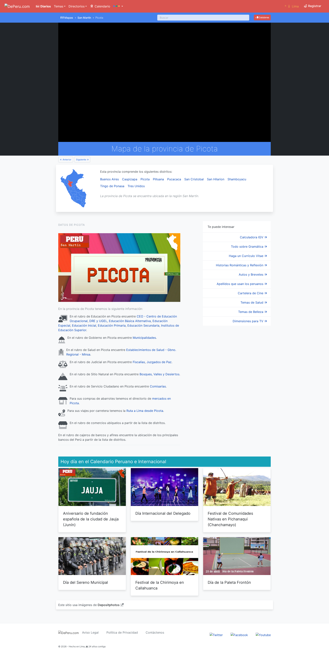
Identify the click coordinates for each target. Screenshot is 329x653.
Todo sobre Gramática (247, 246)
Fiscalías (139, 362)
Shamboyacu (237, 179)
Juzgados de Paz (159, 362)
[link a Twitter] (216, 634)
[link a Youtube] (263, 634)
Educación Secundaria (143, 325)
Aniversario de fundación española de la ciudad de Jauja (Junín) (91, 519)
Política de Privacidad (122, 632)
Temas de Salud (252, 302)
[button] (118, 6)
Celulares (263, 17)
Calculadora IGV (252, 237)
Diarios (45, 6)
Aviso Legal (90, 632)
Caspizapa (129, 179)
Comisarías (158, 386)
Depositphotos (109, 605)
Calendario (102, 6)
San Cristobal (194, 179)
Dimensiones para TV (248, 321)
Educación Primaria (112, 325)
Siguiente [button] (81, 159)
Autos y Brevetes (251, 274)
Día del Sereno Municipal (85, 582)
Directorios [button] (77, 6)
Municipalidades (144, 338)
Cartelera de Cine (251, 293)
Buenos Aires (109, 179)
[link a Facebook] (239, 634)
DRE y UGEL (98, 321)
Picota (145, 179)
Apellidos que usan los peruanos (240, 284)
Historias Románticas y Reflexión (240, 265)
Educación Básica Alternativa (130, 321)
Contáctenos (155, 632)
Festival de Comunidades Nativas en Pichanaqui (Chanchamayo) (230, 519)
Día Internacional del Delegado (162, 513)
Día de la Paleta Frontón (229, 582)
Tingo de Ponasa (112, 186)
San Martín (84, 17)
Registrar (314, 6)
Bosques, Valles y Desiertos (159, 374)
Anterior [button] (66, 159)
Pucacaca (174, 179)
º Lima (292, 6)
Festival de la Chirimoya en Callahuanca (159, 585)
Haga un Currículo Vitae (246, 256)
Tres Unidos (136, 186)
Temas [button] (58, 6)
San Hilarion (215, 179)
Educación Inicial (84, 325)
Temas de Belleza (251, 312)
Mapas (68, 17)
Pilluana (158, 179)
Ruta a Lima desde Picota (144, 411)
